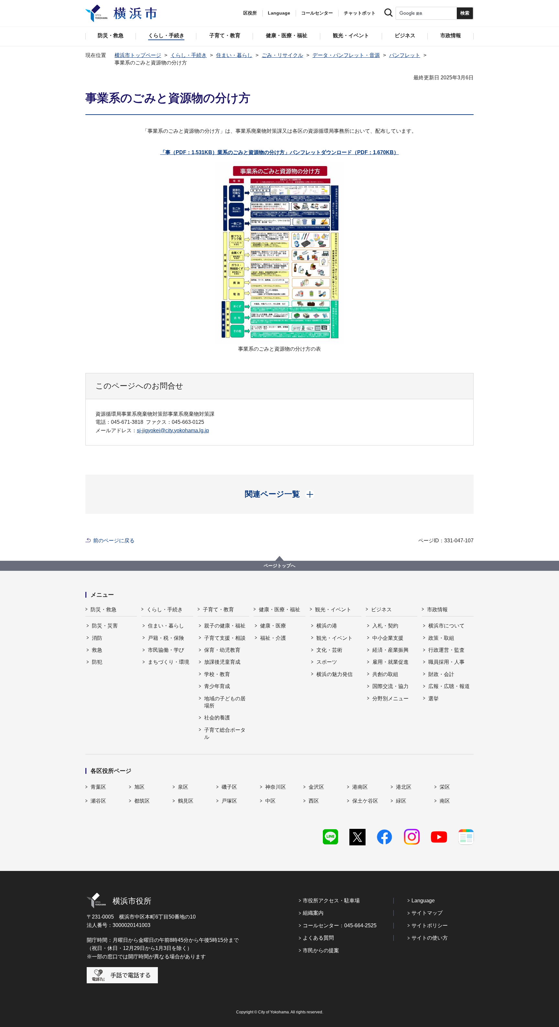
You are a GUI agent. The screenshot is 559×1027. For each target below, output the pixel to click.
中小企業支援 (387, 638)
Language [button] (279, 13)
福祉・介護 (273, 638)
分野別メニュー (390, 698)
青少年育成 (217, 686)
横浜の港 (326, 625)
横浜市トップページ (138, 55)
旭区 (139, 787)
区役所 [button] (250, 13)
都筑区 (142, 801)
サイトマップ (427, 913)
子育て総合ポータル (225, 733)
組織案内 (313, 913)
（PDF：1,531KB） (188, 152)
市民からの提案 (321, 950)
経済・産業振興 (390, 650)
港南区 (360, 787)
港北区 (403, 787)
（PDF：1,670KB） (308, 152)
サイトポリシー (429, 925)
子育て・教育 (218, 609)
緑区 (401, 801)
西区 (314, 801)
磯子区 (229, 787)
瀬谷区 (98, 801)
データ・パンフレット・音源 (346, 55)
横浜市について (446, 625)
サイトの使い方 (429, 938)
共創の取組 (385, 674)
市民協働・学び (166, 650)
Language (423, 900)
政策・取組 (441, 638)
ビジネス (381, 609)
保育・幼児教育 (222, 650)
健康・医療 (273, 625)
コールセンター (317, 13)
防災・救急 (103, 609)
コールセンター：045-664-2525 (340, 925)
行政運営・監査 (446, 650)
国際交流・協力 (390, 686)
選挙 (433, 698)
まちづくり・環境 (168, 662)
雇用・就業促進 (390, 662)
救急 (97, 650)
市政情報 (437, 609)
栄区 (445, 787)
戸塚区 (229, 801)
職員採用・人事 (446, 662)
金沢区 (316, 787)
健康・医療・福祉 (279, 609)
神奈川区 (275, 787)
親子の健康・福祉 (225, 625)
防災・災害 (105, 625)
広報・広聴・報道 (449, 686)
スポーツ (326, 662)
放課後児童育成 (222, 662)
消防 (97, 638)
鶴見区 (185, 801)
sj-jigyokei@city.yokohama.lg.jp (173, 430)
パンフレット (404, 55)
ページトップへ (279, 565)
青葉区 (98, 787)
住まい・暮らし (234, 55)
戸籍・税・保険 (166, 638)
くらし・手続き (188, 55)
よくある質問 (318, 938)
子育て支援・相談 (225, 638)
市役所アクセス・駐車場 (331, 900)
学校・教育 (217, 674)
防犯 (97, 662)
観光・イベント (333, 609)
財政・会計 (441, 674)
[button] (279, 494)
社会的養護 (217, 717)
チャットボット (360, 13)
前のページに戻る (114, 540)
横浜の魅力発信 (334, 674)
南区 (445, 801)
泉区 (183, 787)
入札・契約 (385, 625)
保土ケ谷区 (365, 801)
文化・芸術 (329, 650)
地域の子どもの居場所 (225, 702)
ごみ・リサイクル (282, 55)
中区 (270, 801)
